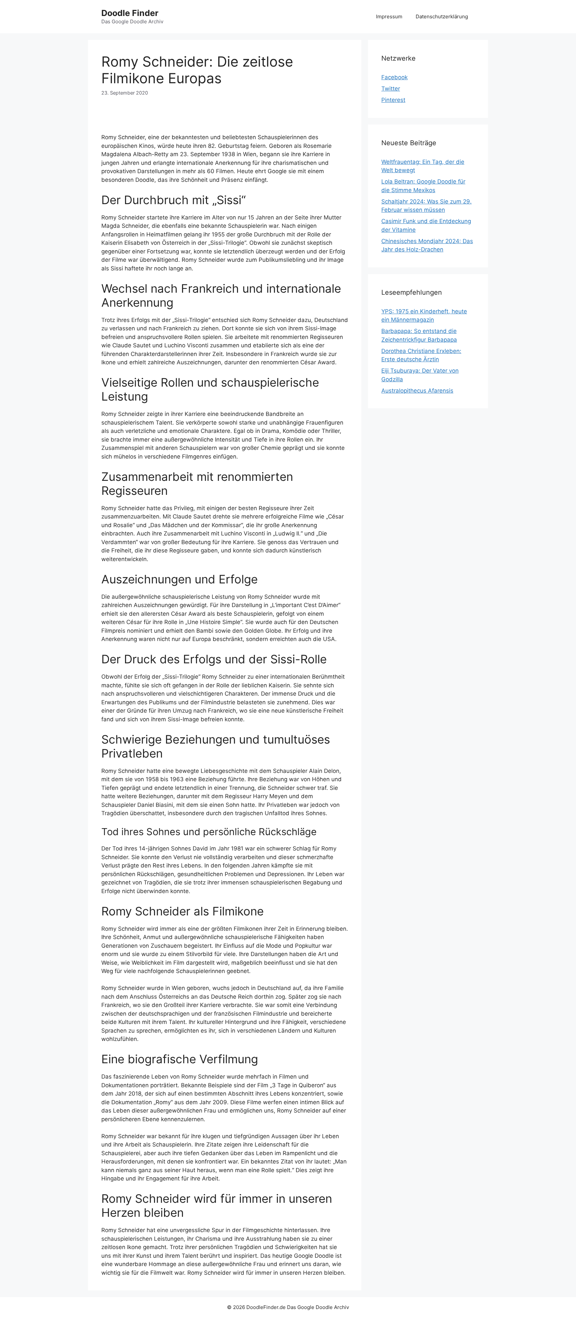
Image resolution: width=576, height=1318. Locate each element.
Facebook (394, 77)
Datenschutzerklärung (442, 16)
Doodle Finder (129, 13)
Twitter (390, 88)
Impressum (389, 16)
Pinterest (393, 100)
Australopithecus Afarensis (417, 390)
